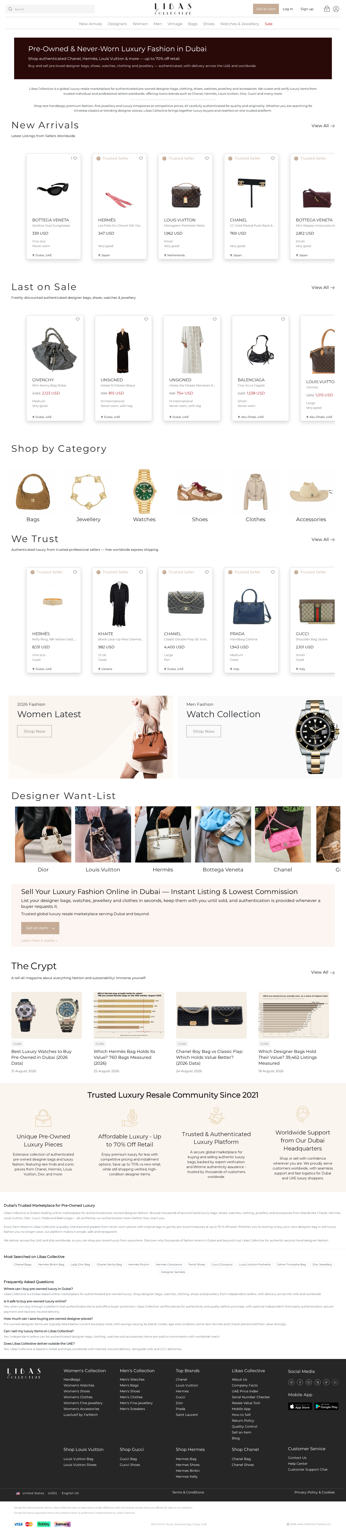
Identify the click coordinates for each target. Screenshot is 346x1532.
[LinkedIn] (335, 1382)
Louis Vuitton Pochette (255, 1264)
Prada (180, 1409)
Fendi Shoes (197, 1264)
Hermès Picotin (138, 1264)
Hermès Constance (169, 1264)
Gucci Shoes (130, 1465)
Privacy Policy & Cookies (314, 1492)
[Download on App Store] (300, 1406)
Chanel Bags (23, 1264)
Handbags (72, 1379)
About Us (239, 1379)
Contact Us (297, 1458)
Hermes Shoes (188, 1465)
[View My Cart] (327, 8)
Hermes (182, 1391)
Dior (179, 1403)
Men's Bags (129, 1385)
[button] (74, 158)
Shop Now (34, 731)
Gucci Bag (128, 1459)
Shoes (209, 24)
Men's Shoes (130, 1391)
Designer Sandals (173, 1272)
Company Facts (245, 1385)
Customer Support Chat (308, 1469)
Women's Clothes (78, 1397)
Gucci (180, 1397)
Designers (117, 24)
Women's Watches (79, 1385)
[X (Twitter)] (317, 1382)
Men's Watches (132, 1379)
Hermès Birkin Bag (51, 1264)
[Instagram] (291, 1382)
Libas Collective (248, 1370)
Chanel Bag (241, 1459)
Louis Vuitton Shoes (80, 1465)
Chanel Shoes (243, 1465)
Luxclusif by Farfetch (81, 1415)
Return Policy (243, 1420)
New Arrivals (90, 24)
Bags (192, 24)
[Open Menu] (336, 9)
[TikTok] (326, 1382)
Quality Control (244, 1426)
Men (157, 24)
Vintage (175, 24)
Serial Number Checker (251, 1397)
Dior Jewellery (322, 1264)
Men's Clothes (131, 1397)
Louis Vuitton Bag (78, 1459)
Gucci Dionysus (222, 1264)
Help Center (298, 1463)
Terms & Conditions (188, 1492)
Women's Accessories (81, 1409)
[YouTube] (309, 1382)
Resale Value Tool (246, 1403)
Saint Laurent (187, 1415)
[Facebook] (300, 1382)
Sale (269, 24)
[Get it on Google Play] (326, 1406)
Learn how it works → (39, 940)
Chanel (181, 1379)
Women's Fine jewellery (83, 1403)
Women (140, 24)
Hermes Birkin (188, 1471)
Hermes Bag (186, 1459)
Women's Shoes (77, 1391)
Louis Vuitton (187, 1385)
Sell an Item (241, 1432)
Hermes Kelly (187, 1476)
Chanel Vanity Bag (109, 1264)
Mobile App (241, 1409)
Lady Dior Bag (80, 1264)
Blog (236, 1438)
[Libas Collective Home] (32, 1373)
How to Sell (241, 1415)
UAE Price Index (245, 1391)
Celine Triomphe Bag (291, 1264)
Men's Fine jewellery (136, 1403)
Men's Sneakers (132, 1409)
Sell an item (40, 928)
